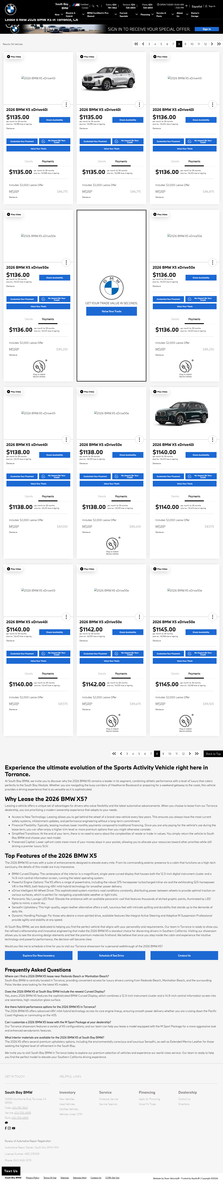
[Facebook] (5, 1128)
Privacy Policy (32, 1177)
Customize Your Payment (22, 141)
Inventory (67, 1092)
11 (199, 44)
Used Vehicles (67, 1104)
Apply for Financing (149, 1099)
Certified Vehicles (68, 1109)
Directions (184, 1104)
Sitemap (65, 1177)
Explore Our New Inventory (39, 955)
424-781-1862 (20, 1107)
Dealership (187, 1092)
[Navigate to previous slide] (2, 29)
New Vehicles (66, 1099)
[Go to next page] (212, 44)
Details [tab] (29, 161)
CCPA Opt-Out (112, 1177)
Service (105, 1092)
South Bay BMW (13, 1177)
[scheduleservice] (97, 6)
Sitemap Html (79, 1177)
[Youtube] (13, 1128)
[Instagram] (9, 1128)
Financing (147, 1092)
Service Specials (108, 1104)
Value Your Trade (38, 148)
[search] (93, 6)
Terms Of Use (49, 1177)
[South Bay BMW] (29, 9)
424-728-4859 (22, 1112)
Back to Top (213, 754)
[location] (186, 6)
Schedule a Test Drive (111, 955)
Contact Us (184, 955)
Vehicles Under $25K (71, 1114)
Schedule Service (108, 1099)
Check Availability (54, 120)
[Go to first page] (136, 44)
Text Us (11, 1171)
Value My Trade (147, 1104)
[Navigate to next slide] (220, 29)
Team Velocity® (171, 1178)
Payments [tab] (48, 161)
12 (205, 44)
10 (192, 44)
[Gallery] (111, 29)
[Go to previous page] (143, 44)
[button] (14, 56)
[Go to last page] (219, 44)
